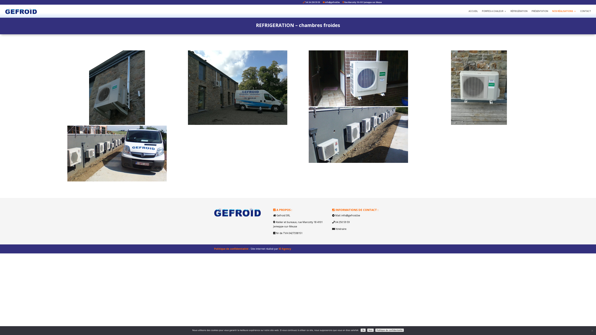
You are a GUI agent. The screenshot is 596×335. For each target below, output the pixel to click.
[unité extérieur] (358, 78)
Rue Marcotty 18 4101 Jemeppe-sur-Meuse (363, 2)
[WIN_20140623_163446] (117, 153)
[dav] (117, 87)
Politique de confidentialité (231, 248)
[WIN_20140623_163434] (358, 135)
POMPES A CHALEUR (492, 11)
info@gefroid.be (332, 2)
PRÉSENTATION (540, 11)
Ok (363, 330)
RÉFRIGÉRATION (519, 11)
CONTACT (585, 11)
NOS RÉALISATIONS (562, 11)
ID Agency (285, 248)
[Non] (592, 330)
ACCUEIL (473, 11)
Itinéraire (341, 229)
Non (370, 330)
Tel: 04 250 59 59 (312, 2)
